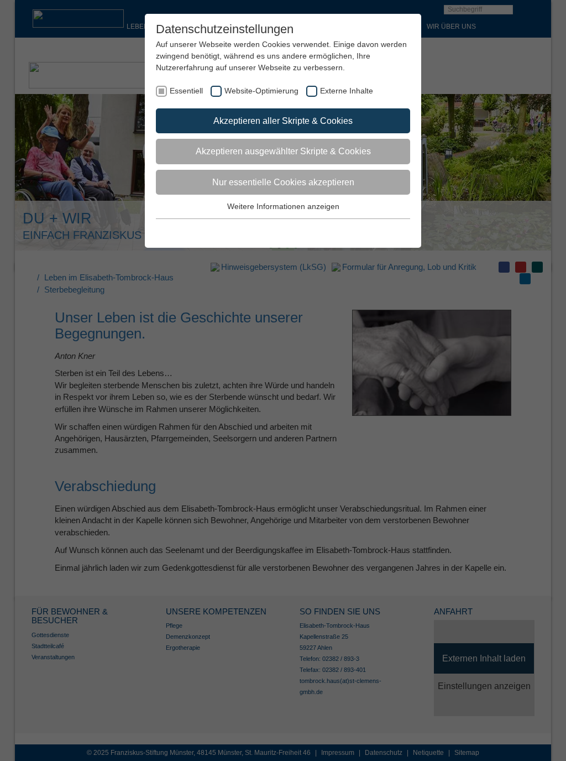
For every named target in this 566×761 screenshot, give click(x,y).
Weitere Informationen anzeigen (283, 206)
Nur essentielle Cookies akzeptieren (283, 182)
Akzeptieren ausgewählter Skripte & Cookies (283, 151)
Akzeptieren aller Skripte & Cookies (283, 121)
